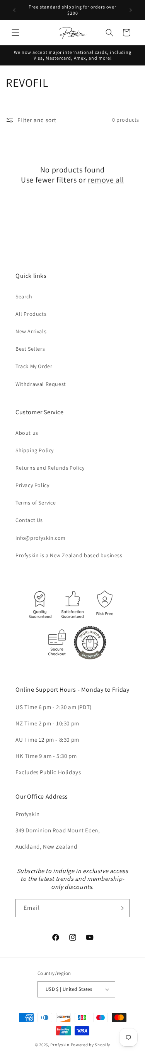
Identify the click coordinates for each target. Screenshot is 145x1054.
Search (23, 296)
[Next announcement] (130, 10)
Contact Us (29, 520)
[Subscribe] (120, 908)
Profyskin (59, 1044)
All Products (30, 313)
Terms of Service (35, 502)
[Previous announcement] (14, 10)
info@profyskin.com (40, 537)
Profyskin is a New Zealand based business (69, 555)
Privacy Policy (32, 485)
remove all (106, 180)
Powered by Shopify (91, 1044)
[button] (15, 32)
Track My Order (33, 366)
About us (26, 432)
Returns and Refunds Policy (50, 467)
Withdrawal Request (40, 384)
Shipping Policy (34, 450)
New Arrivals (30, 331)
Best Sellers (30, 348)
